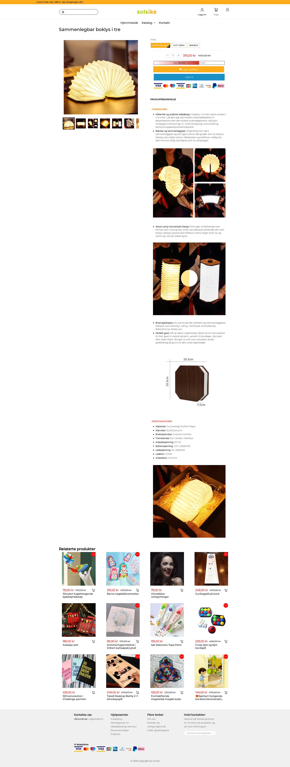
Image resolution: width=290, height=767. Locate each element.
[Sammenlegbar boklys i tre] (101, 77)
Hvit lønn (179, 45)
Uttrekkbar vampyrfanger (160, 595)
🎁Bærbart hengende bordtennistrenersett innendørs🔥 (208, 699)
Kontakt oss (153, 722)
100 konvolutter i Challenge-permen (74, 698)
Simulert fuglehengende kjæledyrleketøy (78, 595)
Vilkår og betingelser (158, 730)
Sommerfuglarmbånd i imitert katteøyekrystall (121, 646)
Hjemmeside (129, 22)
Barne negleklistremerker (123, 593)
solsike (156, 761)
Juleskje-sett (70, 645)
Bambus (193, 45)
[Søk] (63, 12)
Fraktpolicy (116, 719)
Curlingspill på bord (207, 593)
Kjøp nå (189, 77)
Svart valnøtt (160, 45)
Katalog (147, 22)
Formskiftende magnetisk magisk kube (166, 698)
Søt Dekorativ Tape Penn (166, 645)
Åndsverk (115, 734)
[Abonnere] (212, 733)
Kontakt (164, 22)
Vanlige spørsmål (156, 726)
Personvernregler (120, 730)
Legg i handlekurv (191, 69)
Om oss (151, 719)
